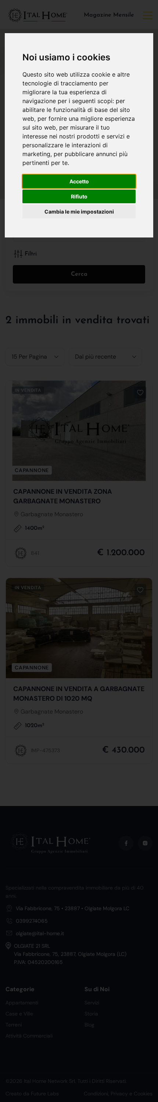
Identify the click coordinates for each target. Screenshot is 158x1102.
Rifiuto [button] (79, 196)
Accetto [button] (79, 181)
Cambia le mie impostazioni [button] (79, 211)
